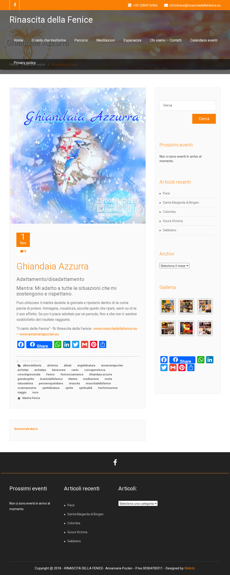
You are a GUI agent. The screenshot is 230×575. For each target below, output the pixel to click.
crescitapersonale (29, 374)
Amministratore (31, 361)
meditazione (91, 379)
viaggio (22, 392)
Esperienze (133, 40)
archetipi (23, 370)
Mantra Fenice (31, 398)
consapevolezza (94, 370)
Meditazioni (105, 40)
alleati (67, 365)
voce (35, 392)
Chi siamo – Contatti (166, 40)
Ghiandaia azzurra (100, 374)
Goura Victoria (173, 221)
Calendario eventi (203, 40)
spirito (69, 388)
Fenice (50, 374)
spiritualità (85, 388)
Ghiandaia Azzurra (52, 266)
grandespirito (26, 379)
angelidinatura (86, 365)
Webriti (189, 568)
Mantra (73, 379)
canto (75, 370)
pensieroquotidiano (51, 383)
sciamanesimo (27, 388)
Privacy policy (25, 63)
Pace (166, 193)
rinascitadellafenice (98, 383)
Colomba (169, 212)
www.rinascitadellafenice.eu (115, 328)
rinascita (74, 383)
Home (18, 40)
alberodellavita (32, 365)
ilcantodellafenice (51, 379)
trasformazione (108, 388)
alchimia (52, 365)
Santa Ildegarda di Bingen (181, 202)
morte (108, 379)
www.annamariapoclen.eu (39, 334)
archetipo (40, 370)
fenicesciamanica (71, 374)
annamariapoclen (112, 365)
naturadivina (25, 383)
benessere (59, 370)
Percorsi (81, 40)
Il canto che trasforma (49, 40)
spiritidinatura (51, 388)
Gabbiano (169, 230)
